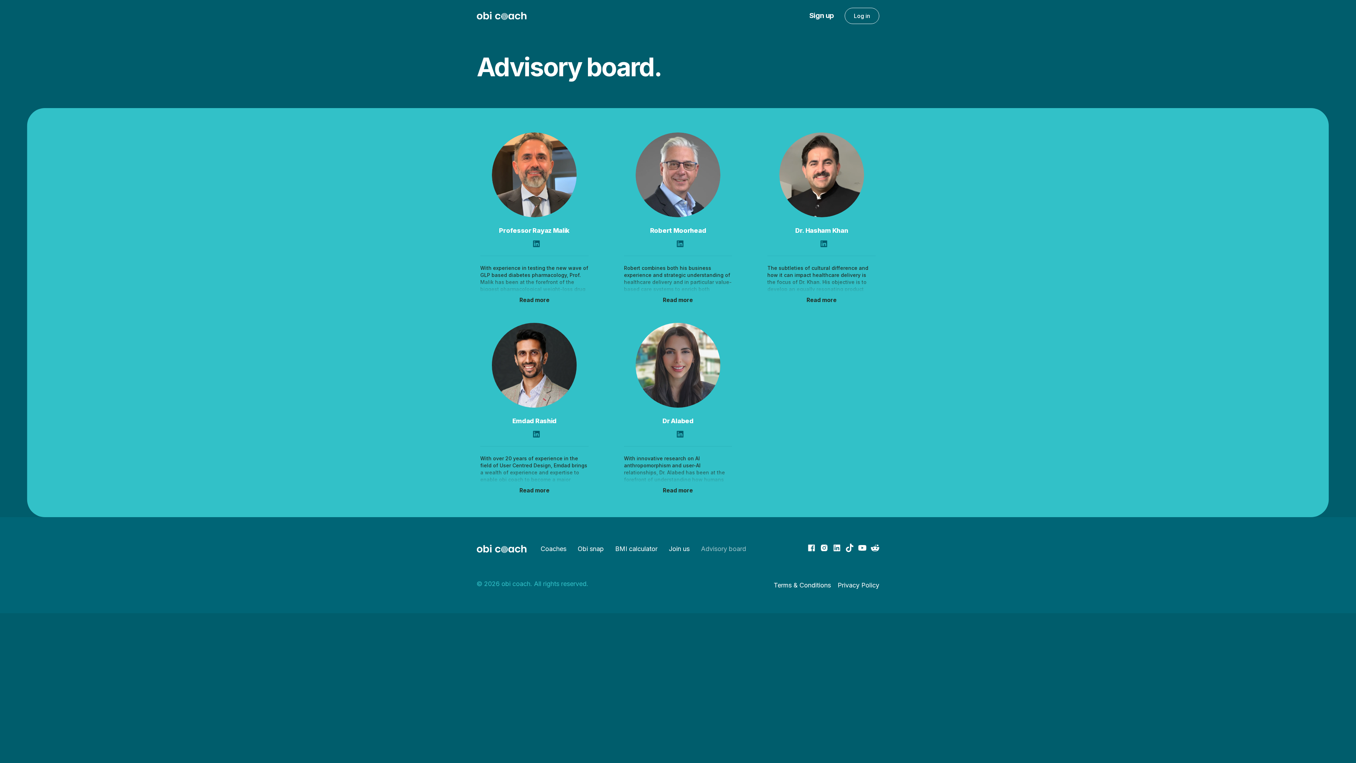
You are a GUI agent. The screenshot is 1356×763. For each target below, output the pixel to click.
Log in (862, 15)
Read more (534, 299)
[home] (502, 15)
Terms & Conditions (802, 585)
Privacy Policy (858, 585)
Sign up (821, 15)
